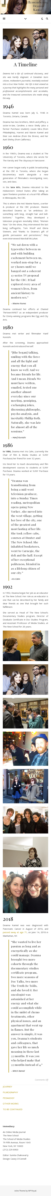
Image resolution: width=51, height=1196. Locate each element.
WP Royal (32, 1190)
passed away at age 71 (15, 932)
